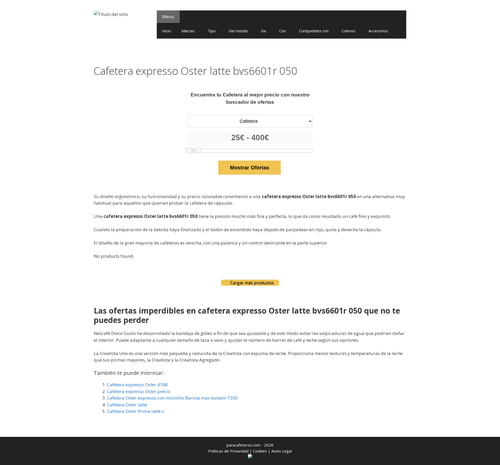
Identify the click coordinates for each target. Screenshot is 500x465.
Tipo (212, 30)
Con (282, 30)
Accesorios (378, 30)
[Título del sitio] (111, 14)
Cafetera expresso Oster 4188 (137, 385)
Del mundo (238, 30)
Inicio (166, 30)
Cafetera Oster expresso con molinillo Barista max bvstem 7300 (172, 398)
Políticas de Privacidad (228, 451)
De (263, 30)
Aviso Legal (281, 451)
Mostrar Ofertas (249, 167)
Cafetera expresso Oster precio (138, 391)
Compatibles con (314, 30)
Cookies (260, 451)
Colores (348, 30)
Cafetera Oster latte (127, 405)
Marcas (188, 30)
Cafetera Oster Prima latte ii (135, 411)
